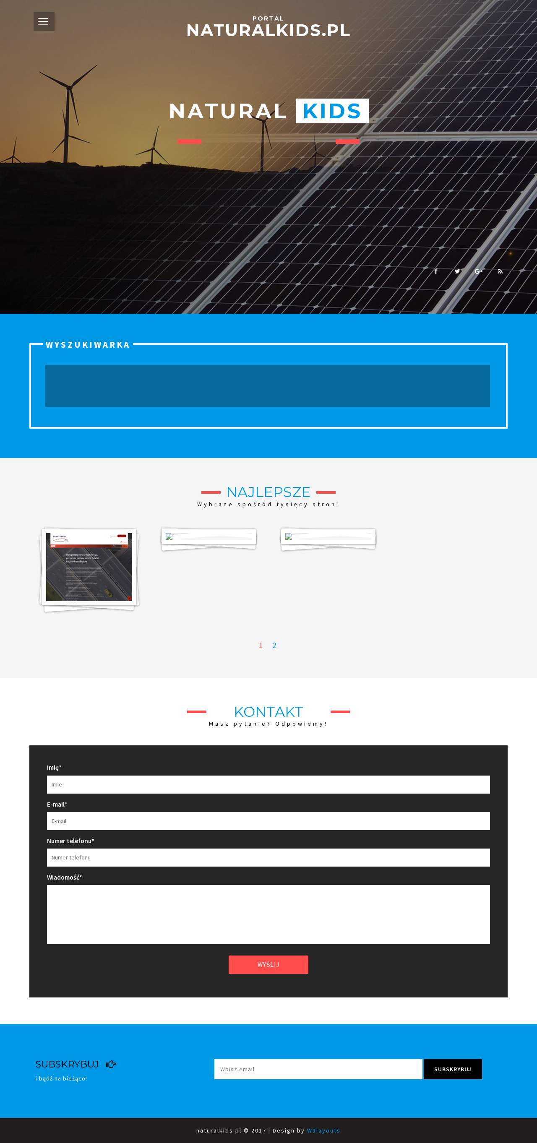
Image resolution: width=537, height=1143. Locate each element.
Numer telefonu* (70, 841)
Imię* (54, 767)
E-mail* (57, 804)
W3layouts (324, 1130)
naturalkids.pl (268, 28)
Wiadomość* (64, 877)
